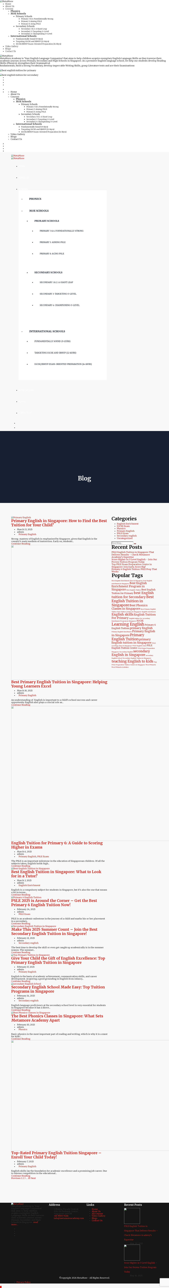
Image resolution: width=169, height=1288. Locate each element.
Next (33, 1178)
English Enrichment (29, 885)
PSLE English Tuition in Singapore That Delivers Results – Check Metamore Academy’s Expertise (133, 554)
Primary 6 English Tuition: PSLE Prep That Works (134, 570)
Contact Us (10, 51)
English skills (122, 614)
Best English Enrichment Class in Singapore (127, 581)
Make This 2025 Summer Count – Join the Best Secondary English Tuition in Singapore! (54, 931)
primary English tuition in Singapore (131, 641)
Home (8, 4)
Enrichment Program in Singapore (124, 621)
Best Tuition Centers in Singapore (129, 612)
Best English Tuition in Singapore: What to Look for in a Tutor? (56, 873)
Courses (9, 9)
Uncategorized (124, 538)
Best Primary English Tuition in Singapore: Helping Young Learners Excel (59, 684)
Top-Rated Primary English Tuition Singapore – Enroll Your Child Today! (56, 1155)
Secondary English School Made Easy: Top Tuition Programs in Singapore (58, 989)
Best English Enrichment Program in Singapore (129, 586)
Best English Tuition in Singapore (133, 601)
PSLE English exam (139, 646)
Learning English (128, 624)
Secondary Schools (25, 26)
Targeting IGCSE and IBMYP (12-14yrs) (32, 41)
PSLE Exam (43, 856)
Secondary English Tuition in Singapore (137, 658)
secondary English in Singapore (131, 653)
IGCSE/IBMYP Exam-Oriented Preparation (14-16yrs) (38, 44)
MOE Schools (18, 13)
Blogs (8, 48)
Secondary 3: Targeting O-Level (35, 31)
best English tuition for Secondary (133, 595)
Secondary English (126, 652)
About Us (9, 6)
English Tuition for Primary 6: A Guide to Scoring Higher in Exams (57, 845)
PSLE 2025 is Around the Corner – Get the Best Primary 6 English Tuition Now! (54, 902)
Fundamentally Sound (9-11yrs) (29, 39)
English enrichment (149, 612)
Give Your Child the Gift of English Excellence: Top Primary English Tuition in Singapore (58, 960)
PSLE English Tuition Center (132, 646)
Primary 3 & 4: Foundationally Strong (37, 19)
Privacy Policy (24, 1282)
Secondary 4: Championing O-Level (36, 34)
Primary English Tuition (128, 637)
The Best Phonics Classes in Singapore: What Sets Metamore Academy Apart (57, 1018)
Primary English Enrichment (122, 632)
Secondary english (28, 943)
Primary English (27, 534)
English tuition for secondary (139, 618)
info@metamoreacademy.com (69, 1218)
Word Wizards (151, 665)
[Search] (135, 543)
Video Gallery (11, 46)
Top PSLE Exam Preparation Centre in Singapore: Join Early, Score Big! (132, 565)
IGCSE (140, 620)
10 (29, 1178)
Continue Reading (20, 543)
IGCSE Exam (123, 526)
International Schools (23, 36)
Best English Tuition (133, 590)
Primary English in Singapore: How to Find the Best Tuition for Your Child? (59, 522)
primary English (141, 628)
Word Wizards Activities (120, 667)
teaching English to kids (132, 661)
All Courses (97, 1213)
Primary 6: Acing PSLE (31, 24)
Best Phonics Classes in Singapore (129, 607)
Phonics (15, 11)
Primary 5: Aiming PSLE (31, 21)
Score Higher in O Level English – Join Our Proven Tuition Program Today (134, 560)
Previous (16, 1178)
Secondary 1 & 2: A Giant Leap (34, 29)
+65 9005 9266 (61, 1216)
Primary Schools (24, 16)
